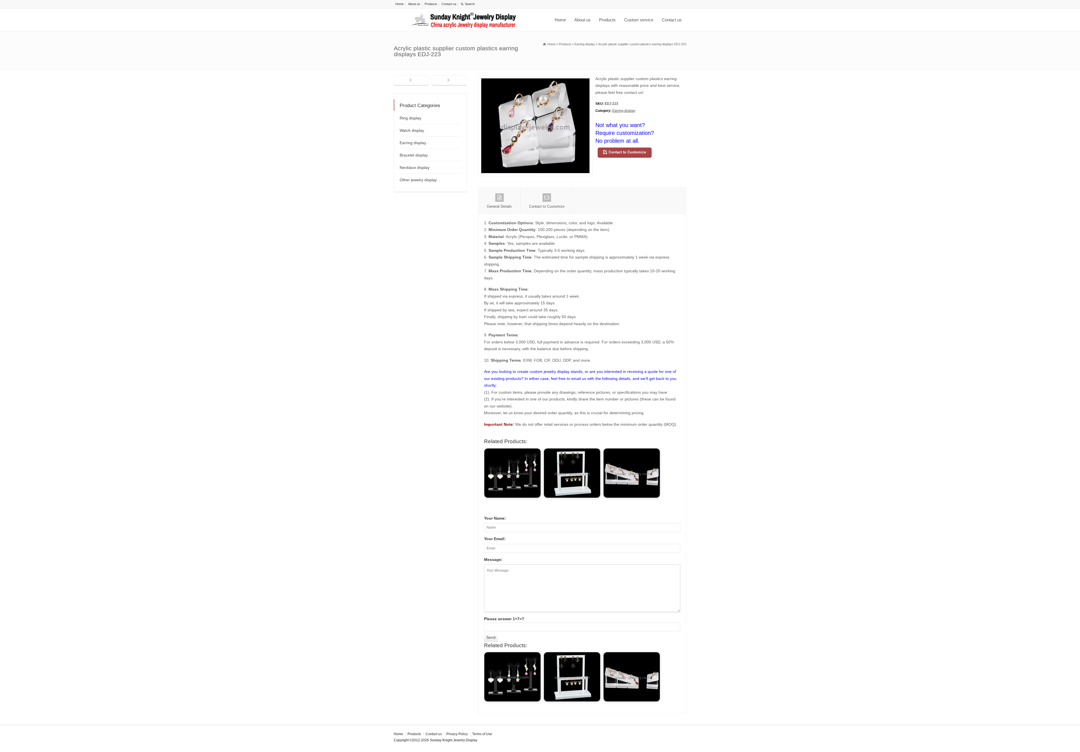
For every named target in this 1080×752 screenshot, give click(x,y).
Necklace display (414, 167)
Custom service (638, 19)
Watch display (412, 130)
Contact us (449, 4)
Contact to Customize (627, 152)
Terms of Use (482, 734)
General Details (499, 206)
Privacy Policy (457, 734)
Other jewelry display (418, 180)
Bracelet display (414, 155)
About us (414, 4)
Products (431, 4)
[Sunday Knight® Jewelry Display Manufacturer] (464, 20)
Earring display (623, 111)
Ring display (410, 118)
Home (399, 4)
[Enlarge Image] (535, 79)
